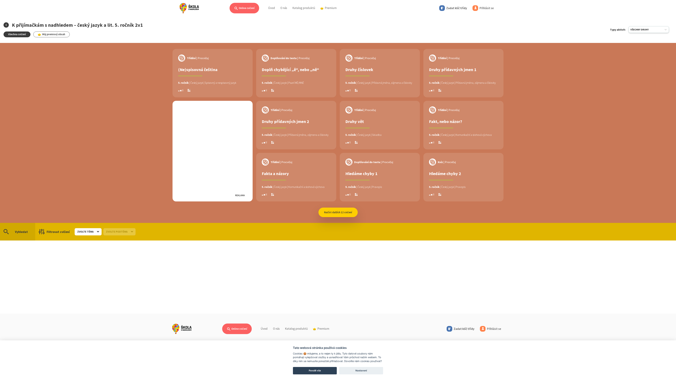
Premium (331, 8)
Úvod (271, 8)
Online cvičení (246, 8)
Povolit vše (315, 370)
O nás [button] (283, 8)
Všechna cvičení (17, 34)
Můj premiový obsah (53, 34)
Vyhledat (21, 232)
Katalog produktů (303, 8)
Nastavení (361, 370)
